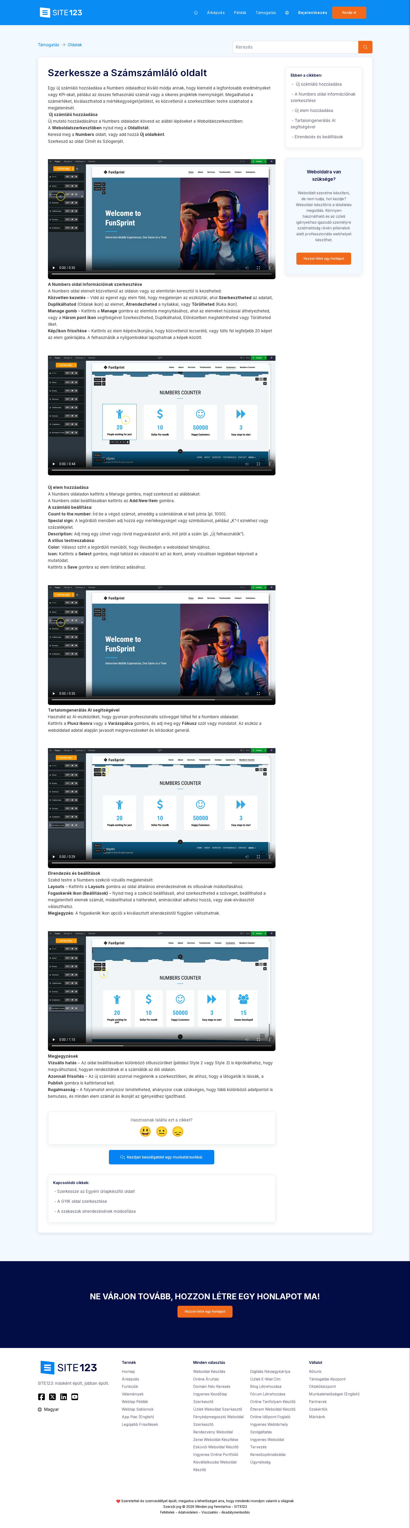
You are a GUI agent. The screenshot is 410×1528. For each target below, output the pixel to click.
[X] (52, 1397)
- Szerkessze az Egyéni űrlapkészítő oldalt (94, 1191)
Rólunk (315, 1371)
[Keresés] (365, 47)
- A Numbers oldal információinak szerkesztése (323, 97)
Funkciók (130, 1386)
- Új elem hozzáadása (312, 110)
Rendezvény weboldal (213, 1432)
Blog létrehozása (265, 1386)
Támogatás (266, 12)
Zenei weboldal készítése (215, 1439)
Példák (240, 12)
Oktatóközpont (322, 1386)
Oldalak (75, 44)
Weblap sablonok (138, 1409)
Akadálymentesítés (235, 1512)
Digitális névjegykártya (270, 1371)
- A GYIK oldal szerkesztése (80, 1201)
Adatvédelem (188, 1512)
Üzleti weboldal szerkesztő (217, 1409)
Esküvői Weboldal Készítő (216, 1447)
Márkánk (317, 1417)
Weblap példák (135, 1401)
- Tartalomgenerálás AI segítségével (313, 123)
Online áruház (206, 1379)
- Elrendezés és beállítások (317, 136)
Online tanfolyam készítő (273, 1401)
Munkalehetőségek (334, 1394)
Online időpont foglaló (270, 1417)
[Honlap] (196, 12)
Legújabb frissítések (140, 1424)
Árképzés (216, 12)
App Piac (138, 1417)
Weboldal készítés (209, 1371)
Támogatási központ (327, 1379)
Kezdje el (349, 12)
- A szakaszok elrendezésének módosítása (94, 1211)
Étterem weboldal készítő (273, 1409)
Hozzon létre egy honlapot (324, 258)
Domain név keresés (211, 1386)
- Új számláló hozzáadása (316, 84)
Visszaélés (209, 1512)
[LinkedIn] (64, 1397)
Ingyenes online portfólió (215, 1454)
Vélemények (133, 1394)
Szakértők (318, 1409)
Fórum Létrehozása (267, 1394)
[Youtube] (75, 1397)
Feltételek (167, 1512)
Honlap (128, 1371)
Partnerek (318, 1401)
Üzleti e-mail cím (265, 1379)
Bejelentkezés (313, 12)
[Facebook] (42, 1397)
